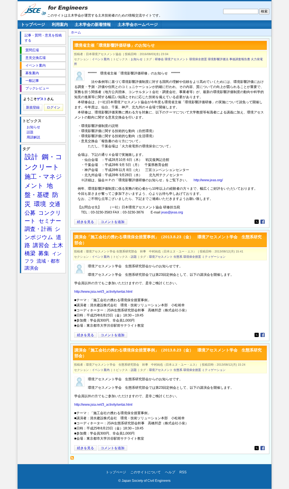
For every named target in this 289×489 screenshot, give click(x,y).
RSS (183, 472)
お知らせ (137, 59)
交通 (54, 204)
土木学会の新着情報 (93, 24)
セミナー (50, 221)
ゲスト (42, 99)
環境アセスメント (176, 59)
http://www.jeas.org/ (208, 180)
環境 (40, 204)
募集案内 (32, 73)
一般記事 (32, 80)
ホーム (76, 32)
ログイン (53, 107)
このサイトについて (145, 472)
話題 (134, 256)
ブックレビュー (37, 88)
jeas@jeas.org (172, 212)
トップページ (33, 24)
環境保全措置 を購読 (73, 459)
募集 (43, 253)
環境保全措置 (198, 59)
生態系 (177, 256)
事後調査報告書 (239, 59)
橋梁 (30, 253)
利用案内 (60, 24)
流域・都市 (48, 261)
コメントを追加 (112, 222)
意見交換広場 (35, 58)
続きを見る (85, 222)
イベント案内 (101, 59)
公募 (30, 213)
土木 (57, 245)
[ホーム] (33, 15)
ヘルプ (170, 472)
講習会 (41, 245)
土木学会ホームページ (138, 24)
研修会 (159, 59)
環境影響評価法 (218, 59)
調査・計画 (38, 229)
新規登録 (33, 107)
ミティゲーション (214, 256)
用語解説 (33, 137)
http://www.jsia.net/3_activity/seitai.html (103, 291)
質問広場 (32, 50)
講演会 (32, 268)
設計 (31, 157)
